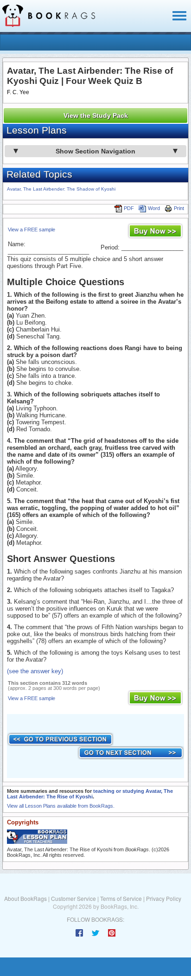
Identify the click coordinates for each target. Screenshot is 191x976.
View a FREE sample (31, 229)
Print (179, 208)
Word (154, 208)
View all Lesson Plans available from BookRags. (61, 806)
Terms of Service (121, 898)
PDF (129, 208)
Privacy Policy (163, 898)
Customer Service (73, 898)
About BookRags (25, 898)
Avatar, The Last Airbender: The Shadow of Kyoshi (61, 188)
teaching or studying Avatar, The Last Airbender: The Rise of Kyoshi (90, 793)
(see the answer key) (35, 671)
